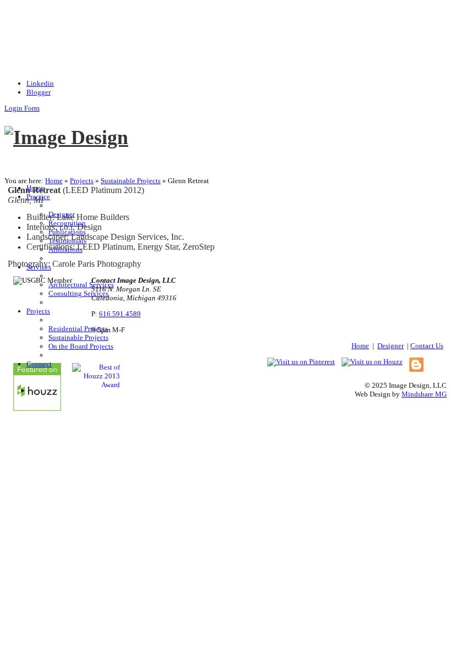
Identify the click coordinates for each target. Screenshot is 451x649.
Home (54, 181)
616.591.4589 (120, 314)
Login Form (22, 108)
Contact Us (426, 346)
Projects (82, 181)
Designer (390, 346)
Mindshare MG (424, 394)
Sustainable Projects (131, 181)
